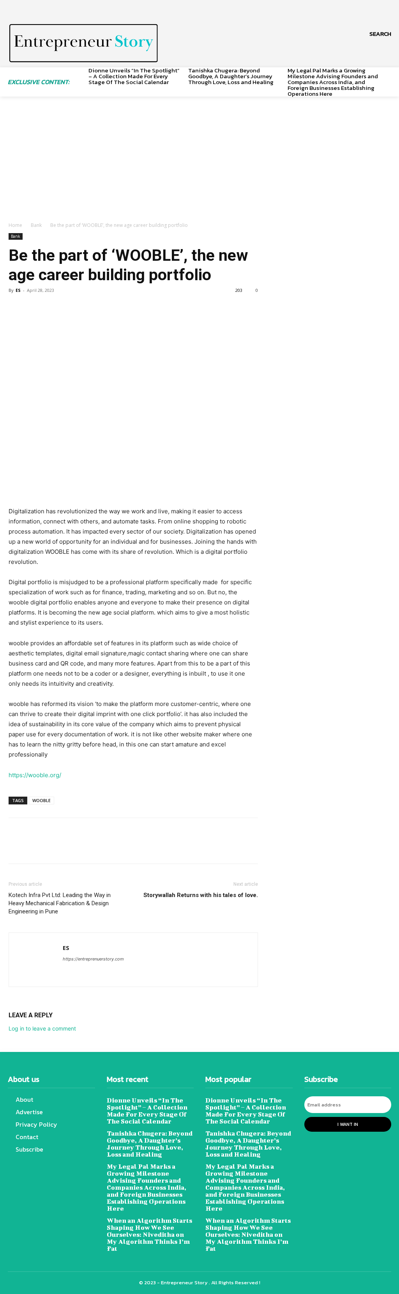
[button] (380, 33)
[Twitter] (34, 308)
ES (18, 290)
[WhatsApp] (70, 308)
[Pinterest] (52, 308)
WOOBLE (41, 800)
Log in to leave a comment (42, 1028)
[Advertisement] (199, 163)
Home (15, 225)
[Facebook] (16, 308)
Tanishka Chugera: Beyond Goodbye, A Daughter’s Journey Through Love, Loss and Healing (231, 76)
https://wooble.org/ (35, 775)
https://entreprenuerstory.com (93, 959)
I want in (347, 1124)
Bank (36, 225)
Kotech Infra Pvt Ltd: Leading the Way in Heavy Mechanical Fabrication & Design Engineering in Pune (60, 903)
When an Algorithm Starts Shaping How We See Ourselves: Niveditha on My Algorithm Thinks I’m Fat (149, 1234)
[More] (88, 308)
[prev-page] (80, 78)
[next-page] (388, 78)
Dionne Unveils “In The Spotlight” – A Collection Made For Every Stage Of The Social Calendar (134, 76)
